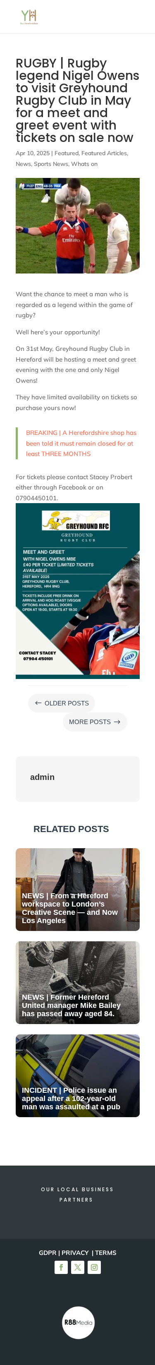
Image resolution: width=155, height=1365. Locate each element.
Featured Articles (104, 153)
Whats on (84, 164)
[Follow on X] (77, 1267)
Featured (67, 153)
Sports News (51, 164)
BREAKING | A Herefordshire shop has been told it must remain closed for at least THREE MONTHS (81, 443)
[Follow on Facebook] (61, 1267)
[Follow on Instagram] (94, 1267)
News (23, 164)
